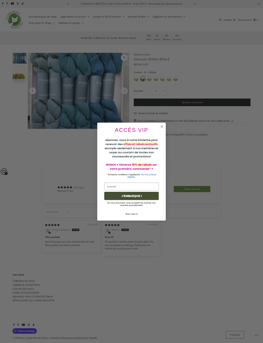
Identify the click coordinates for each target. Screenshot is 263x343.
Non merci (132, 214)
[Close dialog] (162, 126)
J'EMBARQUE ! (131, 196)
